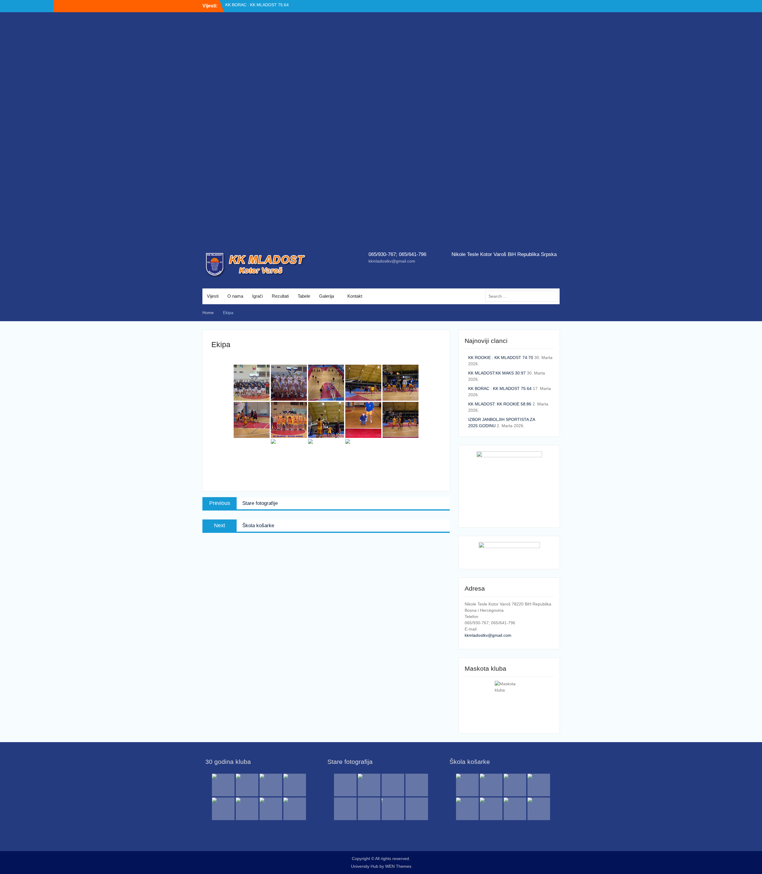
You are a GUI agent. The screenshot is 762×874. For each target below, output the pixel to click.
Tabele (304, 296)
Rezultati (280, 296)
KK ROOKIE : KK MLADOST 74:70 (257, 5)
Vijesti (212, 296)
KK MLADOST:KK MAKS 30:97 (497, 373)
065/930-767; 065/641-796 (397, 254)
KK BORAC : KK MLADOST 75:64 (500, 388)
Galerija (326, 296)
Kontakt (354, 296)
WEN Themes (398, 866)
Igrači (257, 296)
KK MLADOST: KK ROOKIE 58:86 (499, 404)
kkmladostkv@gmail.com (391, 261)
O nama (235, 296)
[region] (381, 133)
